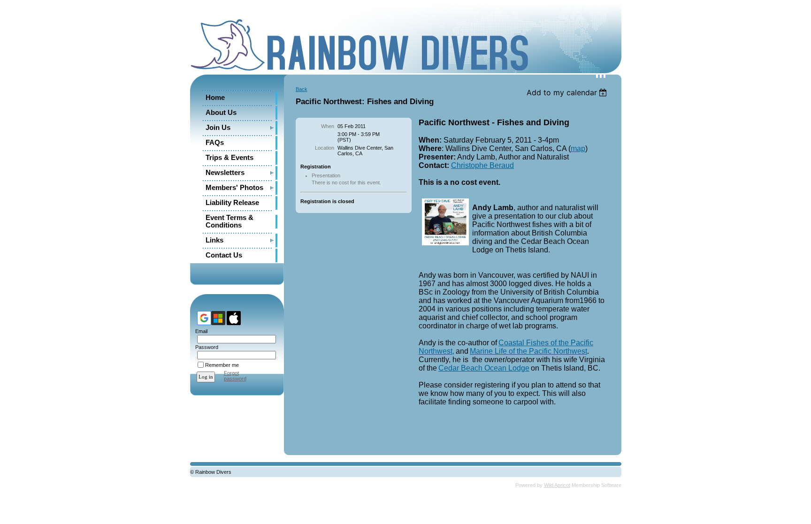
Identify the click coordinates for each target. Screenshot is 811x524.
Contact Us (224, 255)
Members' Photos (234, 187)
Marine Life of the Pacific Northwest (528, 351)
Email (199, 331)
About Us (221, 112)
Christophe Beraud (482, 165)
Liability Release (232, 202)
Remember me (222, 365)
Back (301, 89)
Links (214, 240)
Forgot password (235, 375)
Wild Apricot (557, 485)
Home (215, 97)
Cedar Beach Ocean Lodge (483, 368)
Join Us (218, 127)
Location (324, 148)
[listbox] (568, 92)
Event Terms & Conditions (229, 221)
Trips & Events (229, 157)
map (578, 148)
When (327, 126)
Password (205, 347)
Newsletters (225, 172)
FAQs (215, 142)
